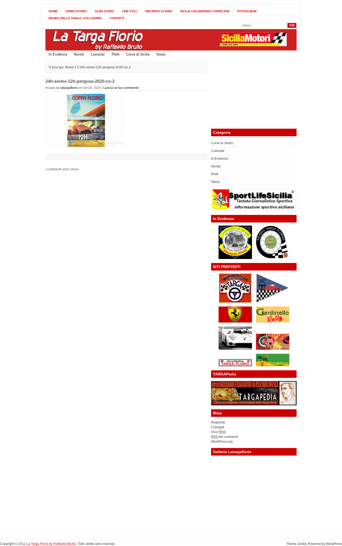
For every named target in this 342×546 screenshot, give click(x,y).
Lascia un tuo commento (121, 88)
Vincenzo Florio (158, 11)
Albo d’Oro (104, 11)
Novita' (79, 54)
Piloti (115, 54)
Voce (218, 432)
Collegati (217, 427)
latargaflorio (69, 88)
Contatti (117, 18)
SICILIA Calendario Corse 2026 (205, 11)
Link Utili (129, 11)
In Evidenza (58, 54)
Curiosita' (98, 54)
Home (53, 11)
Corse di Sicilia (137, 54)
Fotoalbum (246, 11)
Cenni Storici (76, 11)
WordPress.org (222, 441)
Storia (160, 54)
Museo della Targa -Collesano (75, 18)
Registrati (218, 422)
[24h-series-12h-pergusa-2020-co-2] (85, 146)
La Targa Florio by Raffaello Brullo (51, 544)
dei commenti (224, 437)
